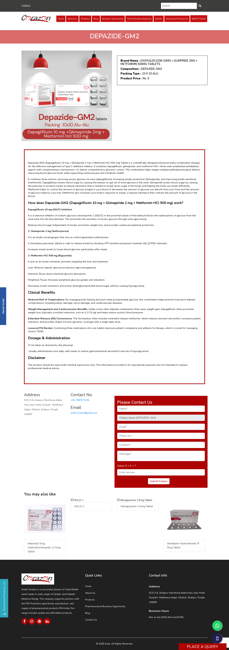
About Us (72, 18)
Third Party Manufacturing (139, 18)
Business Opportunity (112, 18)
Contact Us (91, 619)
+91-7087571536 (80, 400)
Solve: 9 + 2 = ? (126, 466)
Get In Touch (199, 18)
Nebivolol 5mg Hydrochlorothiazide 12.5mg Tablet (44, 547)
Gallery (158, 18)
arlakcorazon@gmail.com (84, 412)
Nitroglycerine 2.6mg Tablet (137, 506)
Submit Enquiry (158, 481)
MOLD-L (79, 506)
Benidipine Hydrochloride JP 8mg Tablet (183, 545)
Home (61, 18)
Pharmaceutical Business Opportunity (105, 606)
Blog (96, 18)
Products (85, 18)
